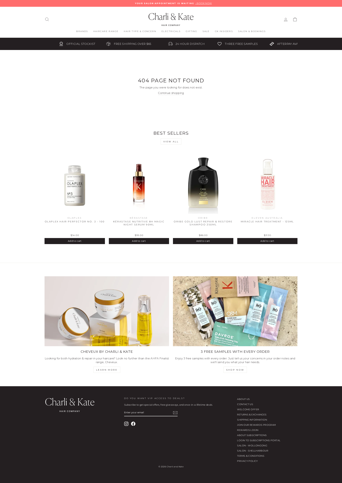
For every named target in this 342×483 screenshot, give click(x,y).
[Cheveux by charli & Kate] (107, 311)
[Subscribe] (175, 413)
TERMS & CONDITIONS (250, 456)
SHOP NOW (235, 369)
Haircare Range (106, 31)
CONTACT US (245, 404)
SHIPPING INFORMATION (252, 419)
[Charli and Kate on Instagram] (126, 424)
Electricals (171, 31)
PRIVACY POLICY (247, 461)
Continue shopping (171, 93)
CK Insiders (224, 31)
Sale (206, 31)
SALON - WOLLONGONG (252, 445)
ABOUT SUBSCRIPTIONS (252, 435)
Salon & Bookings (252, 31)
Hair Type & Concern (140, 31)
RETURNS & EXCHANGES (251, 414)
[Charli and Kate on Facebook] (133, 424)
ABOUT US (243, 399)
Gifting (191, 31)
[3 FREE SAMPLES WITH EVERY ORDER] (235, 311)
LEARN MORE (107, 369)
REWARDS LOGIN (247, 430)
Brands (82, 31)
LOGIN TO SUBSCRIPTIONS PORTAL (258, 440)
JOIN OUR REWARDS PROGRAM (256, 425)
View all (171, 141)
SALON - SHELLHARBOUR (252, 450)
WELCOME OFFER (248, 409)
